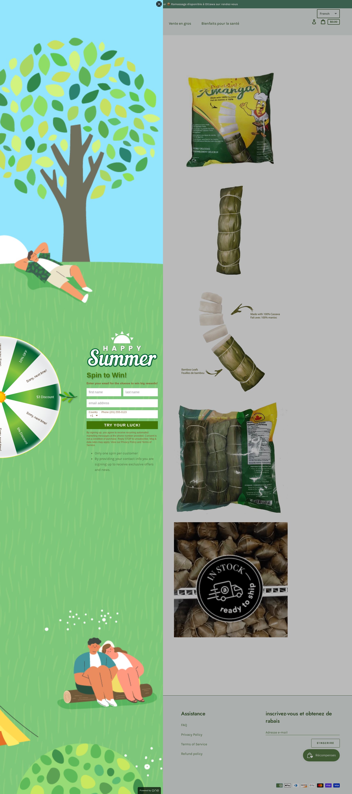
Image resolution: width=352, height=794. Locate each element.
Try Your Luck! (122, 425)
